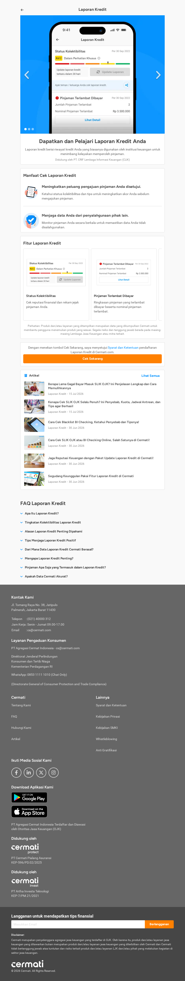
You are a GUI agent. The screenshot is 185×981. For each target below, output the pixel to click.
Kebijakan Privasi (108, 716)
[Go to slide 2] (29, 129)
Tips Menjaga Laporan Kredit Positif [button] (50, 540)
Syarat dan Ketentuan (123, 347)
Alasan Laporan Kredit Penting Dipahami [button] (53, 531)
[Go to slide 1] (25, 129)
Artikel (15, 739)
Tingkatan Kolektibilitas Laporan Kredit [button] (53, 522)
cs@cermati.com (39, 630)
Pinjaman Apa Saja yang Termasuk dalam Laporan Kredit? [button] (65, 567)
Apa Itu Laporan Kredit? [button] (42, 513)
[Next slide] (158, 74)
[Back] (22, 10)
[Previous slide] (26, 74)
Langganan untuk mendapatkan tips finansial (52, 916)
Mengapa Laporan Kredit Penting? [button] (49, 558)
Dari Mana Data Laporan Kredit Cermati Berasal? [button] (59, 549)
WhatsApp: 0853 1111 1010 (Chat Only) (39, 674)
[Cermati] (27, 963)
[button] (92, 389)
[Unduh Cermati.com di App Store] (29, 811)
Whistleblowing (106, 739)
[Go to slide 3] (33, 129)
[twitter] (41, 773)
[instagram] (54, 773)
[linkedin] (29, 773)
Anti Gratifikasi (106, 750)
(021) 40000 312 (39, 619)
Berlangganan (159, 924)
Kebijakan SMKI (107, 728)
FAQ (14, 716)
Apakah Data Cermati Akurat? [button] (46, 576)
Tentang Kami (21, 705)
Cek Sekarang (93, 359)
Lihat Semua (150, 376)
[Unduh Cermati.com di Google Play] (29, 797)
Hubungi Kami (21, 728)
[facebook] (16, 773)
